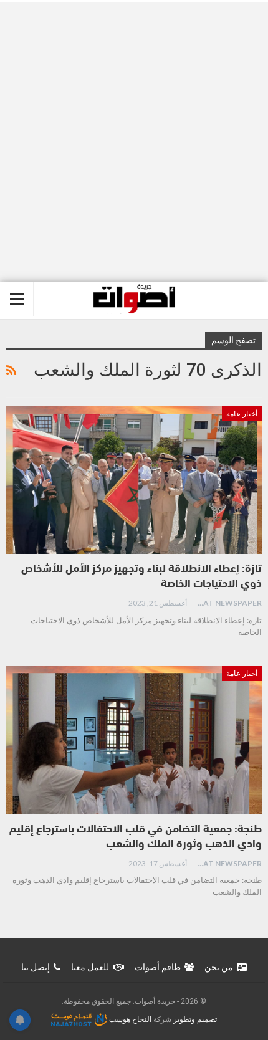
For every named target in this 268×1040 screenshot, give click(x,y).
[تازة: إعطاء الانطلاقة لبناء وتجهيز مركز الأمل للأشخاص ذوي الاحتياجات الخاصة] (134, 480)
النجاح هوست (129, 1019)
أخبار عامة (241, 413)
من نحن (218, 967)
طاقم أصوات (158, 967)
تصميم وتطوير (195, 1019)
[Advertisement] (134, 142)
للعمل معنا (90, 967)
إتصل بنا (35, 967)
